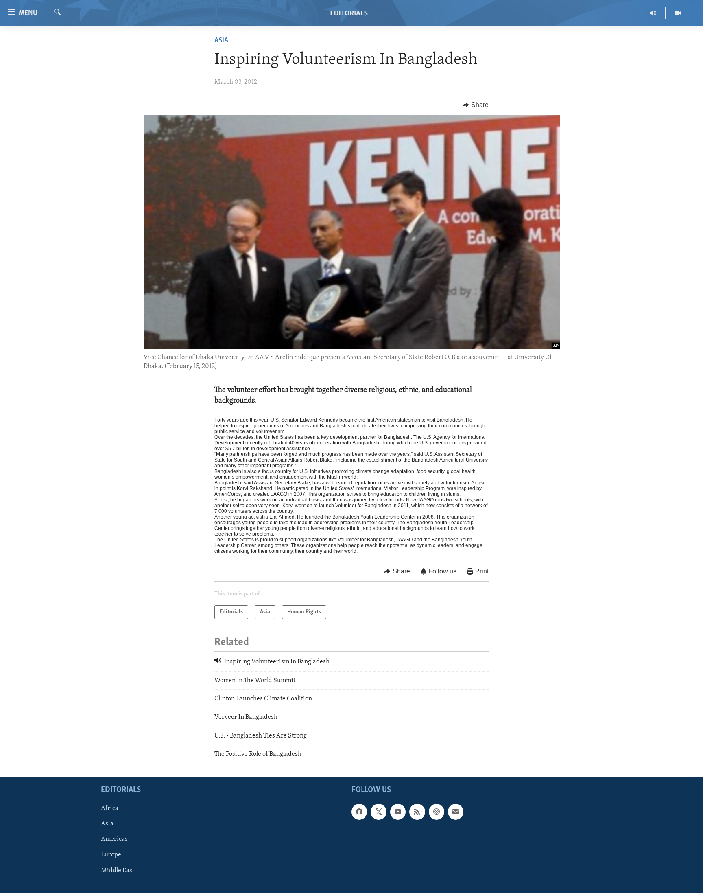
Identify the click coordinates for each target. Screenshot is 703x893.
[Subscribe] (455, 812)
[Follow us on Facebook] (359, 812)
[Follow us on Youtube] (398, 812)
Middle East (117, 870)
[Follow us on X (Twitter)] (378, 812)
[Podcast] (436, 812)
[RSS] (417, 812)
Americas (114, 839)
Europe (111, 855)
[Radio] (653, 13)
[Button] (476, 105)
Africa (109, 808)
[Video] (678, 13)
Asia (221, 40)
